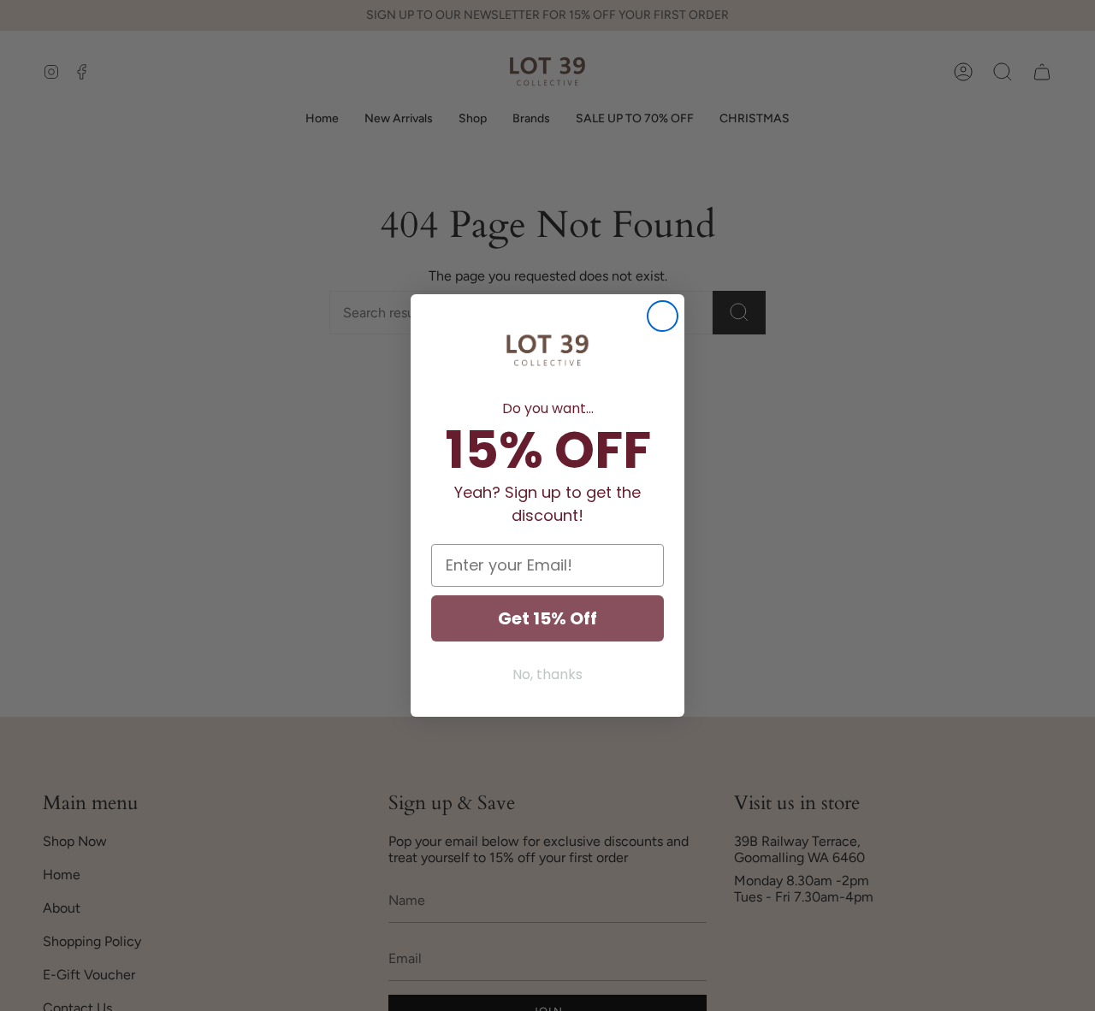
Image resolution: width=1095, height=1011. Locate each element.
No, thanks (547, 674)
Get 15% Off (547, 618)
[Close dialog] (663, 316)
